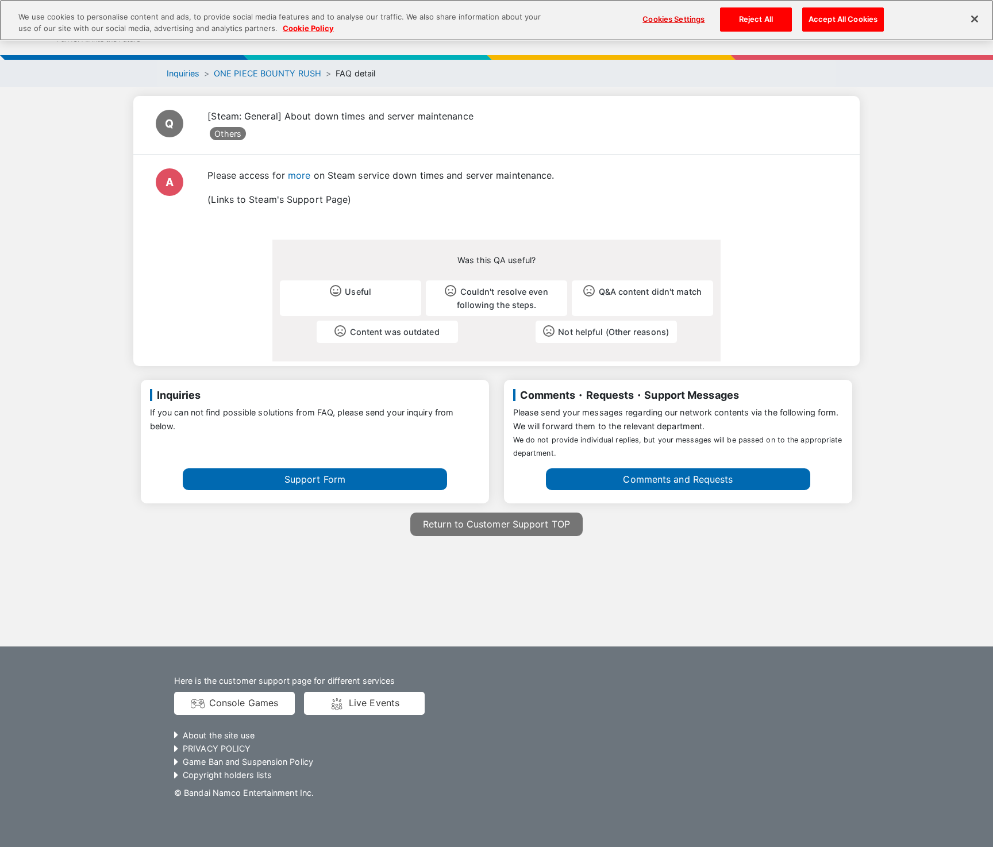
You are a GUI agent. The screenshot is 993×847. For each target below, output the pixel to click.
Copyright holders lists (227, 775)
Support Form (314, 479)
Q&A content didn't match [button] (650, 292)
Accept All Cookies (843, 19)
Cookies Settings (673, 19)
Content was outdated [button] (395, 332)
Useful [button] (358, 292)
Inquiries (183, 73)
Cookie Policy (308, 28)
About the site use (219, 735)
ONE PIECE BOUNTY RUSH (267, 73)
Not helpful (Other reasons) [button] (613, 332)
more (299, 175)
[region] (496, 20)
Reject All (756, 19)
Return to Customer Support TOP (496, 524)
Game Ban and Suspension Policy (248, 762)
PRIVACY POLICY (217, 748)
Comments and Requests (678, 479)
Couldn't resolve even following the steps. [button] (502, 298)
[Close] (974, 19)
